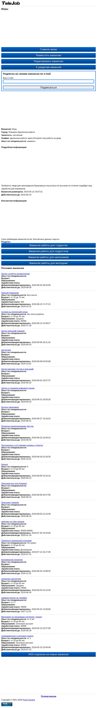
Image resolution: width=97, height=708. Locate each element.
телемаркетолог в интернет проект (17, 636)
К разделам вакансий (48, 67)
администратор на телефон (14, 598)
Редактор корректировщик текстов (17, 426)
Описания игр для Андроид (14, 483)
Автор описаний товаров (13, 331)
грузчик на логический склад (14, 312)
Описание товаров (10, 502)
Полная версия (48, 696)
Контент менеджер (10, 407)
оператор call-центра (11, 579)
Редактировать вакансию (48, 61)
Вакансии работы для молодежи (48, 263)
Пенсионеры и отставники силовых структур (22, 445)
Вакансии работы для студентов (48, 245)
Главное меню (48, 49)
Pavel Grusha (29, 700)
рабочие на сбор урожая (12, 522)
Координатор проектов (12, 560)
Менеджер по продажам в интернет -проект (21, 617)
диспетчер (6, 350)
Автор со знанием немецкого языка (17, 388)
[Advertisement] (48, 29)
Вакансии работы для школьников (48, 257)
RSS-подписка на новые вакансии (48, 654)
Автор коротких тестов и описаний (17, 369)
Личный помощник (10, 293)
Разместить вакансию (48, 55)
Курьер (4, 464)
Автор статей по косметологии (15, 274)
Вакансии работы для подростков (48, 251)
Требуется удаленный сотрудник (16, 541)
